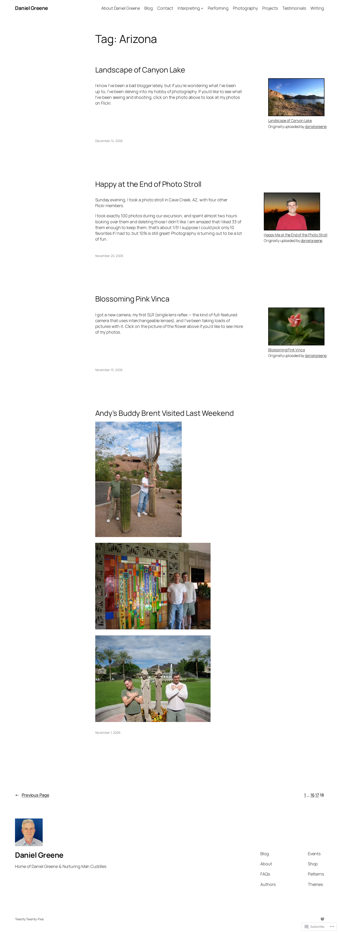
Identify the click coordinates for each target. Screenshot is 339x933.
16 (312, 795)
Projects (270, 8)
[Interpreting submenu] (202, 8)
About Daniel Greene (120, 8)
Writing (317, 8)
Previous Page (32, 795)
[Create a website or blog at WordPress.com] (322, 919)
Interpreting (189, 8)
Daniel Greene (31, 8)
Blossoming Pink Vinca (132, 299)
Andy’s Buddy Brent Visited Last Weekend (164, 413)
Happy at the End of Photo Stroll (148, 184)
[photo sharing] (296, 114)
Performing (218, 8)
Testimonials (294, 8)
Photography (245, 8)
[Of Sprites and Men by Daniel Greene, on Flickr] (153, 720)
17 (317, 795)
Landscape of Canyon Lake (140, 70)
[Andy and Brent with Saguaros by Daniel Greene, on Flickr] (138, 535)
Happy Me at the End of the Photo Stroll (295, 234)
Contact (165, 8)
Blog (148, 8)
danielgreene (316, 126)
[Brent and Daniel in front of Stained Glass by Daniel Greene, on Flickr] (153, 628)
